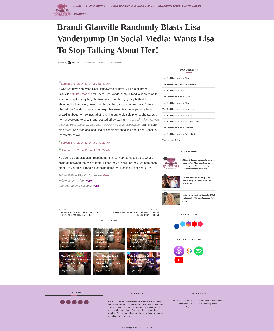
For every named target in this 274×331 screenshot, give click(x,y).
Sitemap (198, 307)
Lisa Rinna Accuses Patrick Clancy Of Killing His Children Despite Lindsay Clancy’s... (141, 235)
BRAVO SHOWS (95, 5)
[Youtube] (179, 257)
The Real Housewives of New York (178, 115)
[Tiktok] (80, 302)
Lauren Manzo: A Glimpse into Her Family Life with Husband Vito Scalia (196, 180)
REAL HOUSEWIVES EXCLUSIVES (132, 5)
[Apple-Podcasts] (179, 248)
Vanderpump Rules (171, 140)
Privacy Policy (183, 307)
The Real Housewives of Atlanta (176, 78)
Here (106, 175)
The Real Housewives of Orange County (180, 121)
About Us (80, 14)
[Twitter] (68, 302)
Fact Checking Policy (207, 304)
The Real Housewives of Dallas (176, 90)
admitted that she (81, 94)
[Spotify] (198, 248)
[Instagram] (74, 302)
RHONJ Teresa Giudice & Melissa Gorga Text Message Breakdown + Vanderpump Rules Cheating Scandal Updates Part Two (198, 164)
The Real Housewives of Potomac (177, 128)
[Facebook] (62, 302)
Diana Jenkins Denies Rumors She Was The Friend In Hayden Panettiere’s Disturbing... (107, 235)
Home (77, 5)
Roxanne (75, 63)
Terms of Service (215, 307)
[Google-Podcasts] (188, 248)
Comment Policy (185, 304)
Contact (188, 300)
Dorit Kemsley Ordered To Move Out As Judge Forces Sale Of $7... (74, 239)
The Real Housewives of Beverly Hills (179, 84)
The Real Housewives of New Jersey (179, 109)
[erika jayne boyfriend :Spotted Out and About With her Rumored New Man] (171, 199)
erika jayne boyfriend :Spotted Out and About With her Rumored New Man (198, 198)
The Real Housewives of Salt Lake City (179, 134)
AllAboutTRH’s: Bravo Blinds (179, 5)
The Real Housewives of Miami (176, 103)
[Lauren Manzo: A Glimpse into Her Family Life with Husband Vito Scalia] (171, 182)
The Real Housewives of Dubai (176, 97)
